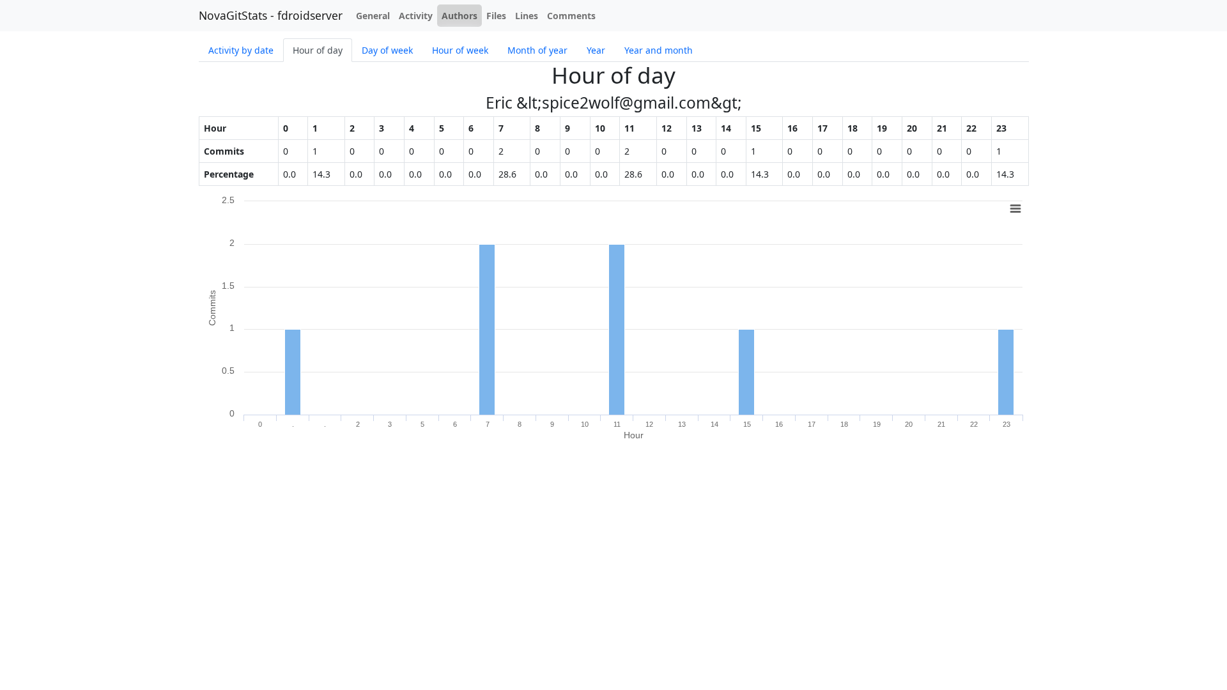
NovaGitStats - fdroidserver (271, 15)
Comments (571, 16)
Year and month (658, 50)
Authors (459, 16)
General (373, 16)
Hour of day (318, 50)
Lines (526, 16)
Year (596, 50)
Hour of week (460, 50)
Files (496, 16)
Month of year (537, 50)
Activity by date (241, 50)
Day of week (387, 50)
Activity (416, 16)
